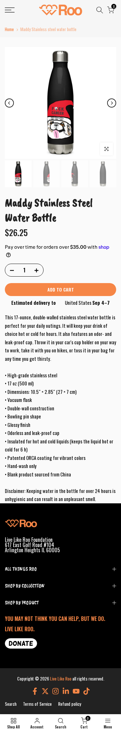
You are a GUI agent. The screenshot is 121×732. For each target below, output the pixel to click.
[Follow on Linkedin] (65, 691)
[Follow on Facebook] (34, 691)
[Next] (111, 103)
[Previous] (9, 103)
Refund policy (69, 703)
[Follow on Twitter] (45, 691)
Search (10, 703)
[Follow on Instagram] (55, 691)
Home (9, 29)
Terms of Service (37, 703)
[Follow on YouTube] (76, 691)
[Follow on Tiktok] (86, 691)
